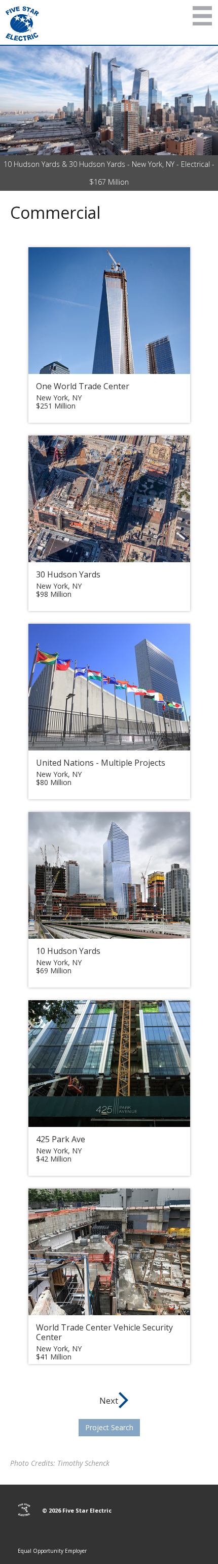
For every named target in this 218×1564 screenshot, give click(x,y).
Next (108, 1400)
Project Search (109, 1427)
